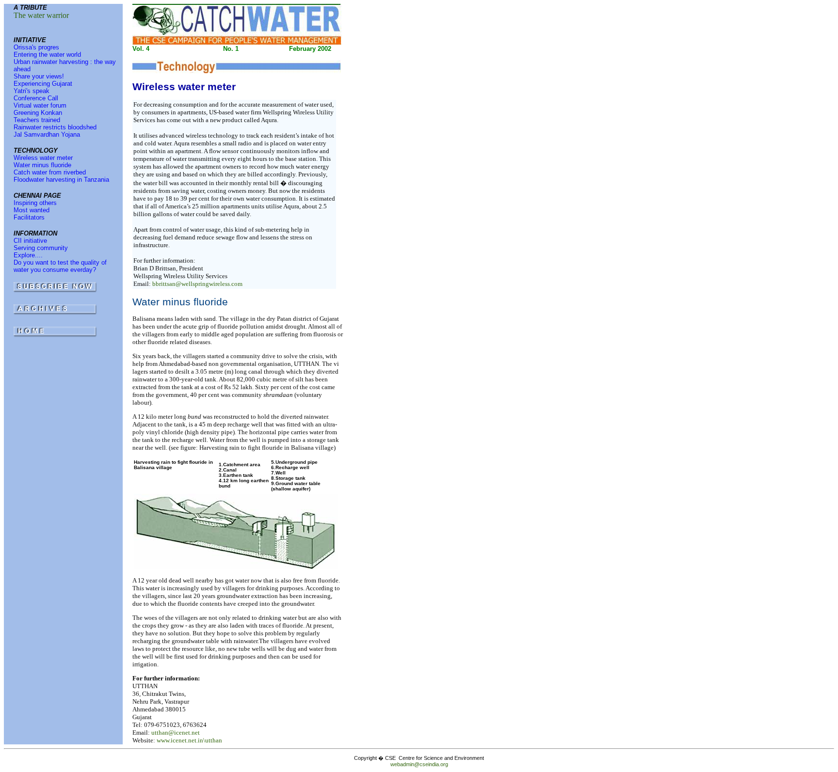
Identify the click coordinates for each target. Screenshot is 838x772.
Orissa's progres (36, 47)
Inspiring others (35, 202)
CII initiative (30, 240)
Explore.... (28, 255)
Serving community (41, 248)
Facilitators (29, 217)
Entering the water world (47, 54)
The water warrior (41, 15)
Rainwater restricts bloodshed (55, 127)
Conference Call (36, 98)
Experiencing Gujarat (43, 83)
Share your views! (39, 76)
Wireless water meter (43, 157)
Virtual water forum (40, 105)
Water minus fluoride (42, 165)
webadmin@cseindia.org (419, 764)
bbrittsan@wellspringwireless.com (197, 283)
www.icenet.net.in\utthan (189, 740)
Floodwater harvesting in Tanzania (61, 179)
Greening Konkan (38, 112)
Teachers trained (37, 120)
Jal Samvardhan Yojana (47, 134)
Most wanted (31, 210)
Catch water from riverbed (50, 172)
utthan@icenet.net (175, 732)
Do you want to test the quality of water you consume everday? (60, 266)
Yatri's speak (31, 91)
